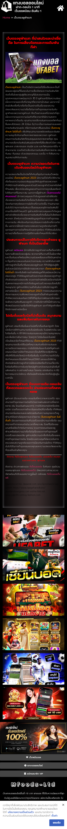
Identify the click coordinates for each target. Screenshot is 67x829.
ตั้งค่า (54, 816)
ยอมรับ (57, 823)
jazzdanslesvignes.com (17, 491)
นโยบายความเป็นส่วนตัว (21, 812)
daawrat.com (29, 484)
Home (6, 18)
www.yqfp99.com (14, 495)
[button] (60, 8)
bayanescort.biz (13, 484)
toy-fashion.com (31, 495)
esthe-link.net (37, 491)
